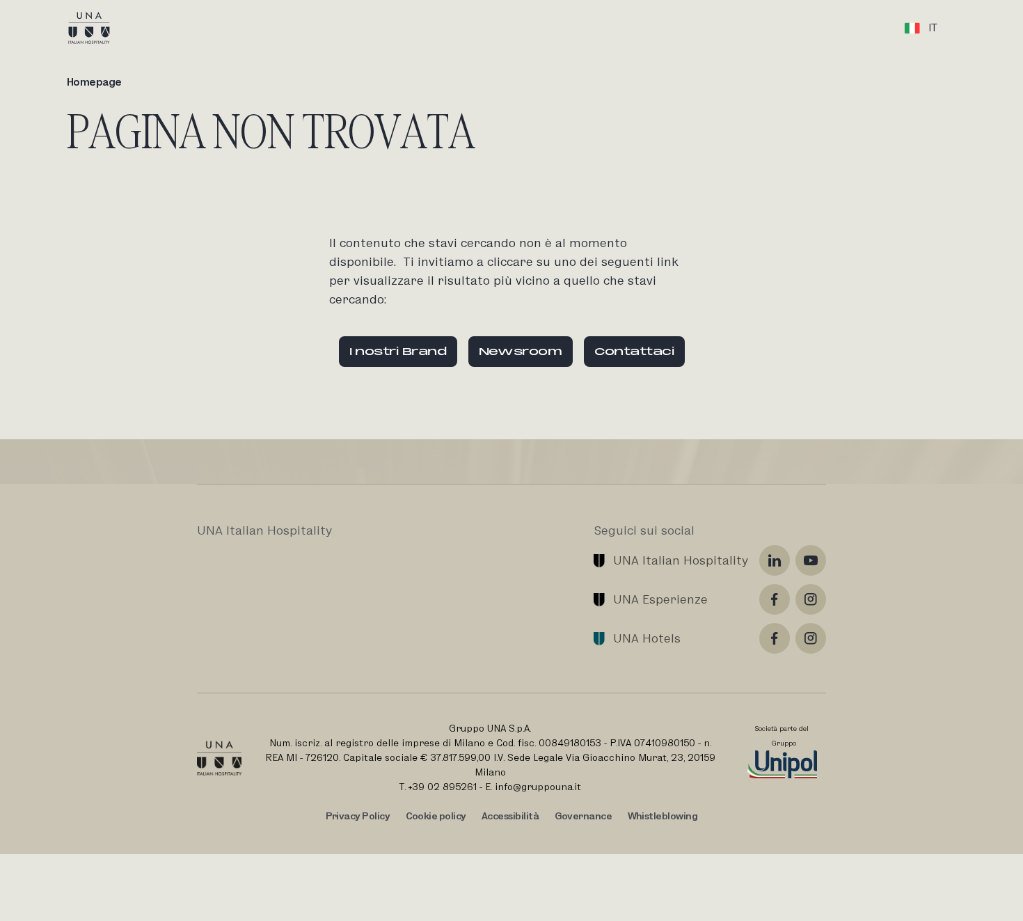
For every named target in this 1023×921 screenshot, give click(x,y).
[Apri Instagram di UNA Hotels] (810, 638)
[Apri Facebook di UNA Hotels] (774, 638)
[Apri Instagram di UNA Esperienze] (810, 599)
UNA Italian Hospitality (680, 560)
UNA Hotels (647, 638)
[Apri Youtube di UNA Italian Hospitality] (810, 560)
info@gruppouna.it (538, 786)
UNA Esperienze (660, 599)
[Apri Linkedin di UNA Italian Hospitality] (774, 560)
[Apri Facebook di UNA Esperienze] (774, 599)
